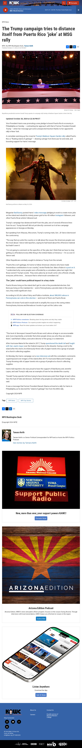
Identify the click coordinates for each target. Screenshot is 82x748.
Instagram (59, 215)
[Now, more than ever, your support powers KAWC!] (41, 480)
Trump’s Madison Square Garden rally (50, 136)
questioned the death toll (56, 343)
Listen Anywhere (40, 686)
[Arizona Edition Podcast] (41, 565)
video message (40, 213)
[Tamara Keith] (6, 435)
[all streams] (79, 10)
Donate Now (41, 518)
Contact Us (50, 710)
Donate (74, 3)
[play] (5, 10)
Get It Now (41, 695)
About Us (33, 710)
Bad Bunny (18, 213)
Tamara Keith (28, 46)
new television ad (43, 356)
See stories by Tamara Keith (24, 443)
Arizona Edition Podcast (41, 608)
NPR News (5, 22)
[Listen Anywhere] (41, 654)
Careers (32, 714)
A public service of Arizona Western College (52, 715)
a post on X (70, 267)
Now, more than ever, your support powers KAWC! (41, 513)
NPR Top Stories (26, 400)
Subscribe (41, 618)
